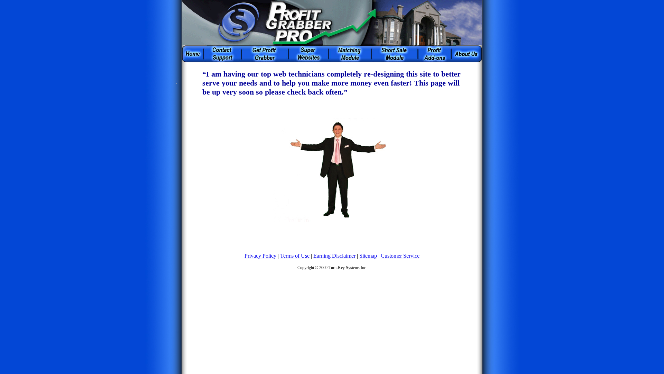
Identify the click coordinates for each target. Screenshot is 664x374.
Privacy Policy (260, 256)
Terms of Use (295, 256)
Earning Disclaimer (334, 256)
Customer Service (400, 256)
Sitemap (368, 256)
